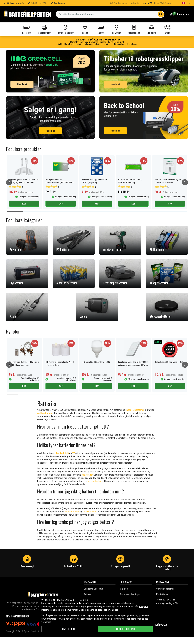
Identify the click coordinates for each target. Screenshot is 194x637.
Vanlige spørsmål (165, 589)
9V (73, 453)
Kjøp (24, 203)
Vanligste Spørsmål (94, 589)
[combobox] (110, 14)
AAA (62, 453)
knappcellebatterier (134, 410)
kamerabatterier (95, 481)
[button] (183, 3)
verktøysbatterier (45, 413)
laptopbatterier (72, 511)
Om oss (124, 589)
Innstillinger (68, 629)
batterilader (87, 475)
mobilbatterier (90, 511)
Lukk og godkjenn (125, 629)
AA (57, 453)
